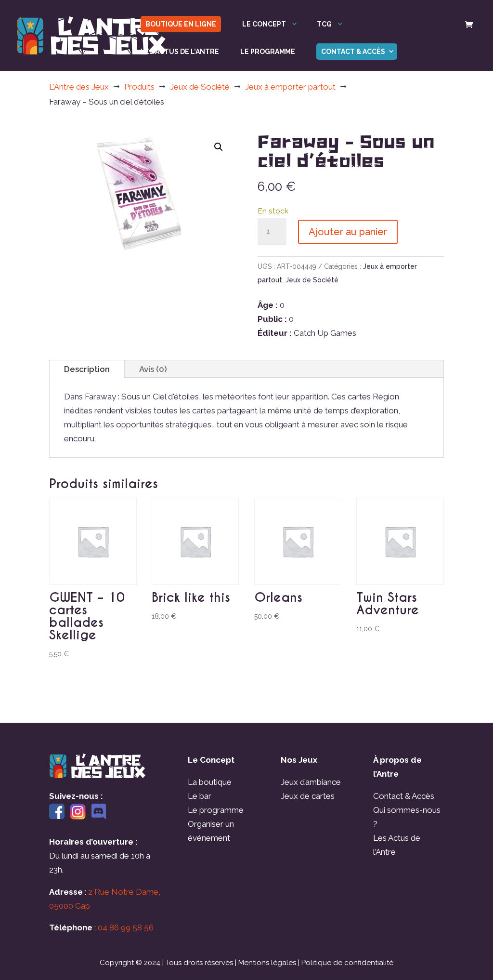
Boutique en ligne (180, 24)
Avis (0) (153, 369)
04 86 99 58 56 (126, 927)
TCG (324, 24)
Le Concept (264, 24)
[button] (218, 147)
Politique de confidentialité (347, 962)
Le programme (267, 51)
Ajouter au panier (348, 232)
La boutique (210, 782)
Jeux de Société (311, 280)
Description (87, 369)
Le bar (199, 796)
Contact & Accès (353, 51)
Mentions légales (267, 962)
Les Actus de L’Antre (180, 51)
